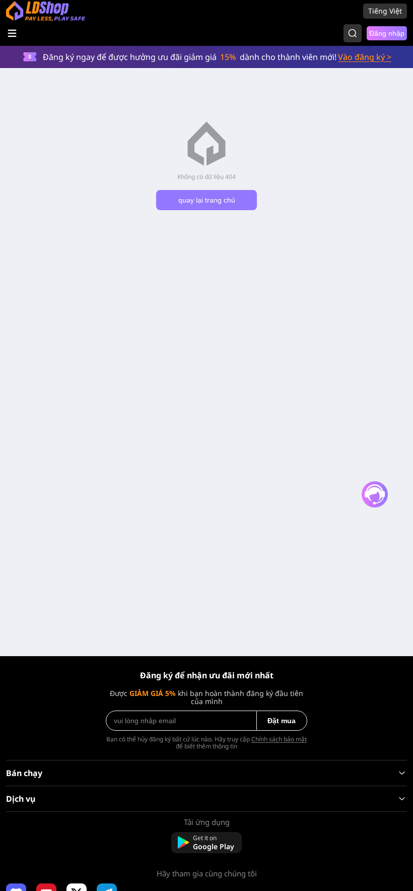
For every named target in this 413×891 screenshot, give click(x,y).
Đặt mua (281, 721)
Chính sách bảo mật (279, 739)
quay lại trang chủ (206, 200)
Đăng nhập (386, 33)
